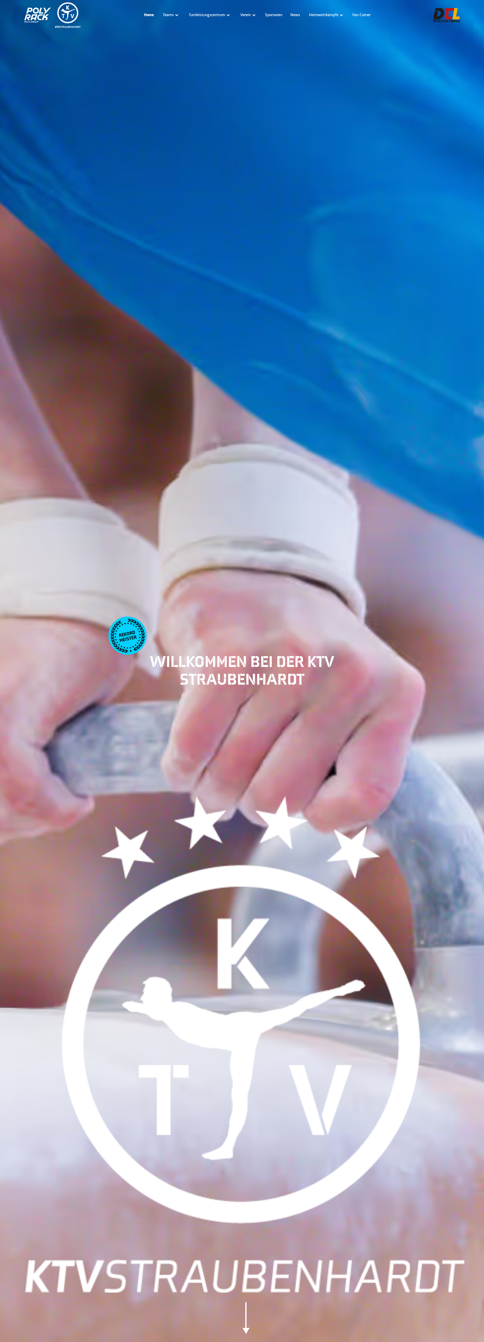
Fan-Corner (361, 15)
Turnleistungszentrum (207, 15)
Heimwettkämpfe (323, 15)
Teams (168, 15)
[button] (171, 15)
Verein (245, 15)
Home (149, 15)
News (295, 15)
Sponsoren (273, 15)
